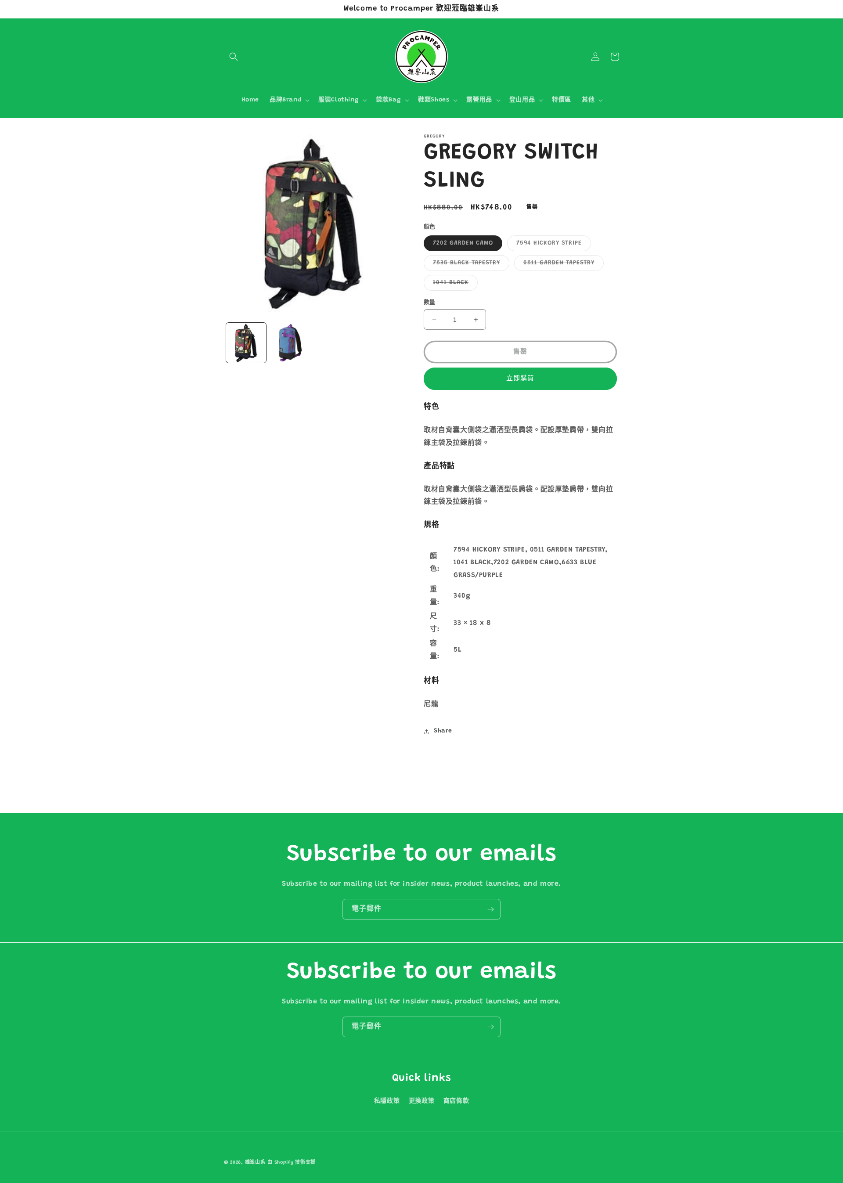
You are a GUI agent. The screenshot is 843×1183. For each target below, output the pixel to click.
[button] (233, 56)
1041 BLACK (454, 285)
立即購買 (520, 378)
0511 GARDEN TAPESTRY (562, 265)
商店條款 (456, 1101)
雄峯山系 (255, 1162)
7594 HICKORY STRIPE (552, 245)
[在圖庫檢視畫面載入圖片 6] (290, 343)
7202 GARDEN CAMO (466, 245)
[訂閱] (490, 909)
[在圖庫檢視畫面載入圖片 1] (246, 343)
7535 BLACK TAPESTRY (469, 265)
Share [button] (443, 731)
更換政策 (421, 1101)
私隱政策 (387, 1101)
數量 (430, 302)
